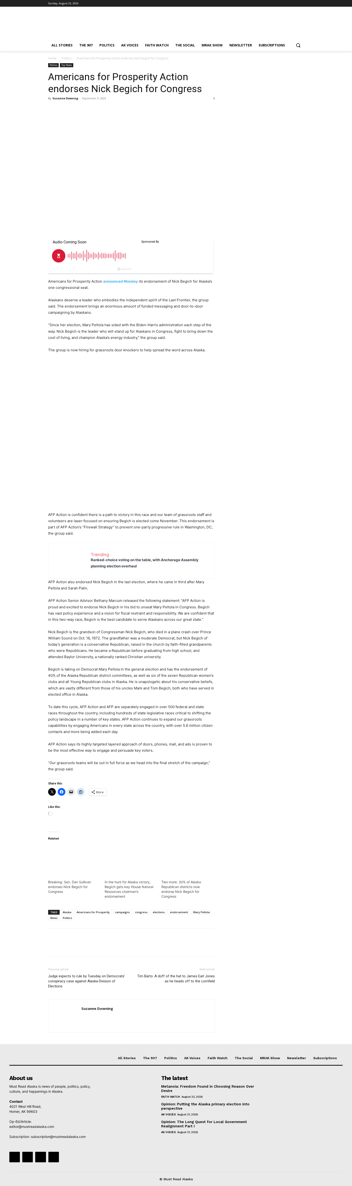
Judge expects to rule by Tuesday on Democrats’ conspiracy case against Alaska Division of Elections (86, 981)
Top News (66, 65)
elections (159, 912)
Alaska (67, 912)
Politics (66, 58)
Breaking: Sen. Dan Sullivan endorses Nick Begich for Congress (69, 887)
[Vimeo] (294, 3)
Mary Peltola (201, 912)
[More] (97, 109)
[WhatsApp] (86, 109)
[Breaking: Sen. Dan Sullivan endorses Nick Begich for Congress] (74, 860)
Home (52, 58)
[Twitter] (288, 3)
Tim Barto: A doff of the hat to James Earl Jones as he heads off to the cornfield (176, 978)
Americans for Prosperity (93, 912)
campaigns (122, 912)
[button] (298, 45)
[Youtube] (301, 3)
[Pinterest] (75, 109)
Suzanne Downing (65, 98)
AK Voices (168, 1114)
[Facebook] (274, 3)
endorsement (179, 912)
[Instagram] (281, 3)
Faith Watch (170, 1096)
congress (141, 912)
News (53, 918)
